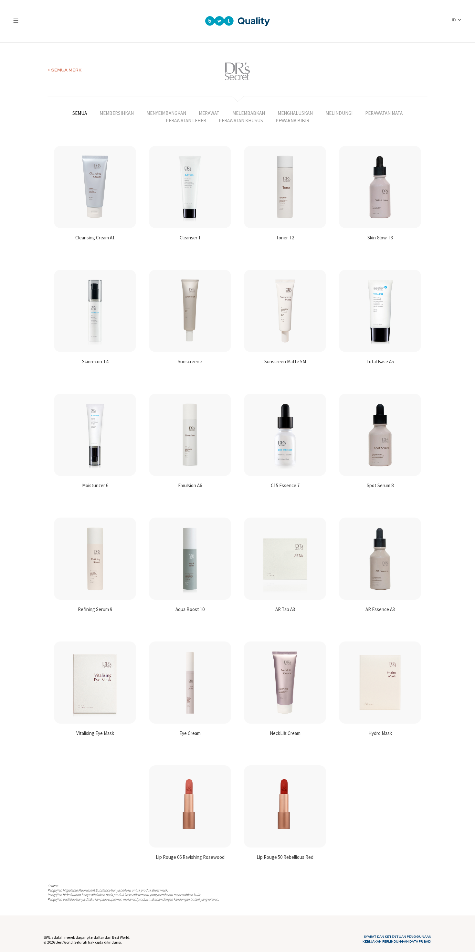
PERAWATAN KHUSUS (241, 120)
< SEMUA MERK (64, 70)
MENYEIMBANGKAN (166, 113)
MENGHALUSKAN (295, 113)
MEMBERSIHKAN (117, 113)
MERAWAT (209, 113)
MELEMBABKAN (248, 113)
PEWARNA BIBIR (292, 120)
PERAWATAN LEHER (186, 120)
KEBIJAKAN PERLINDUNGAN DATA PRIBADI (397, 942)
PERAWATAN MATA (384, 113)
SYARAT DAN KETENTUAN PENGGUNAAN (397, 937)
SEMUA (79, 113)
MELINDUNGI (339, 113)
